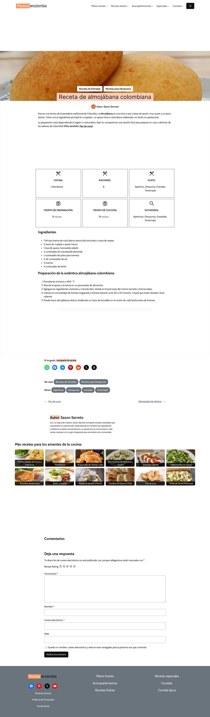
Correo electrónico (54, 620)
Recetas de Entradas (89, 88)
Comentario (51, 573)
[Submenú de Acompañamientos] (152, 6)
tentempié (102, 390)
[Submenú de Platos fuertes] (107, 6)
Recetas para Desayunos (118, 88)
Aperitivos (58, 390)
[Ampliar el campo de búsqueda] (190, 6)
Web (46, 633)
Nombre (49, 606)
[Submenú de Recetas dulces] (127, 6)
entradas (88, 390)
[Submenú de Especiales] (168, 6)
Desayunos (73, 390)
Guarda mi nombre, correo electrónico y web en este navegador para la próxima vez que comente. (97, 647)
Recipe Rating (51, 566)
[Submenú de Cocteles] (183, 6)
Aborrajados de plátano (150, 401)
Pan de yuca (54, 401)
